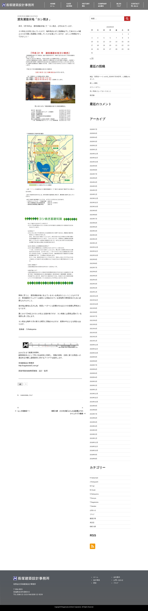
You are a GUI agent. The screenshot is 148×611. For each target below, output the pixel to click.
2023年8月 (93, 215)
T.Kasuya (93, 498)
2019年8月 (93, 410)
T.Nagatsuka (94, 502)
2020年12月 (94, 345)
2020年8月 (93, 361)
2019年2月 (93, 434)
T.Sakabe (93, 506)
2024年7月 (93, 174)
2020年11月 (94, 349)
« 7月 (92, 58)
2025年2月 (93, 145)
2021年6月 (93, 320)
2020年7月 (93, 365)
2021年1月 (93, 341)
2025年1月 (93, 149)
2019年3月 (93, 430)
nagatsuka (34, 16)
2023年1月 (93, 243)
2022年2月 (93, 288)
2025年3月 (93, 141)
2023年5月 (93, 227)
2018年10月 (94, 450)
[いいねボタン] (20, 384)
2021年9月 (93, 308)
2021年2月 (93, 336)
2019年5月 (93, 422)
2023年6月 (93, 223)
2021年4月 (93, 328)
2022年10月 (94, 255)
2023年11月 (94, 202)
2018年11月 (94, 446)
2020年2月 (93, 385)
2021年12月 (94, 296)
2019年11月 (94, 397)
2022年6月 (93, 271)
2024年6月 (93, 178)
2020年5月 (93, 373)
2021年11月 (94, 300)
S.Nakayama (24, 395)
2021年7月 (93, 316)
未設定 (92, 522)
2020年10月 (94, 353)
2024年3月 (93, 186)
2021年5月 (93, 324)
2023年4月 (93, 231)
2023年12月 (94, 198)
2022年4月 (93, 280)
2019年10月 (94, 402)
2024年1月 (93, 194)
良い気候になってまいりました (100, 91)
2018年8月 (93, 459)
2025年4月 (93, 137)
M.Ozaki (92, 490)
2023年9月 (93, 210)
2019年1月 (93, 438)
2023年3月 (93, 235)
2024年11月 (94, 158)
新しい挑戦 (93, 83)
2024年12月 (94, 154)
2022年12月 (94, 247)
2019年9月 (93, 406)
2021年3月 (93, 332)
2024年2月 (93, 190)
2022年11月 (94, 251)
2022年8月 (93, 263)
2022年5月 (93, 276)
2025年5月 (93, 133)
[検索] (127, 18)
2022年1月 (93, 292)
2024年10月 (94, 162)
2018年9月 (93, 454)
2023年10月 (94, 206)
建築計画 (93, 518)
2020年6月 (93, 369)
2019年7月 (93, 414)
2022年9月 (93, 259)
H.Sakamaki (94, 478)
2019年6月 (93, 418)
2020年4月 (93, 377)
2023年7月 (93, 219)
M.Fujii (92, 486)
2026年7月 (93, 129)
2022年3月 (93, 284)
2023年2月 (93, 239)
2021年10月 (94, 304)
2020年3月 (93, 381)
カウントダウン (95, 87)
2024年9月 (93, 166)
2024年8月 (93, 170)
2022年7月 (93, 267)
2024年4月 (93, 182)
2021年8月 (93, 312)
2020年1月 (93, 389)
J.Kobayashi (94, 482)
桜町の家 (93, 526)
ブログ (31, 395)
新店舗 (92, 95)
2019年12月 (94, 393)
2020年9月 (93, 357)
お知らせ (93, 510)
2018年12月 (94, 442)
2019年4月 (93, 426)
